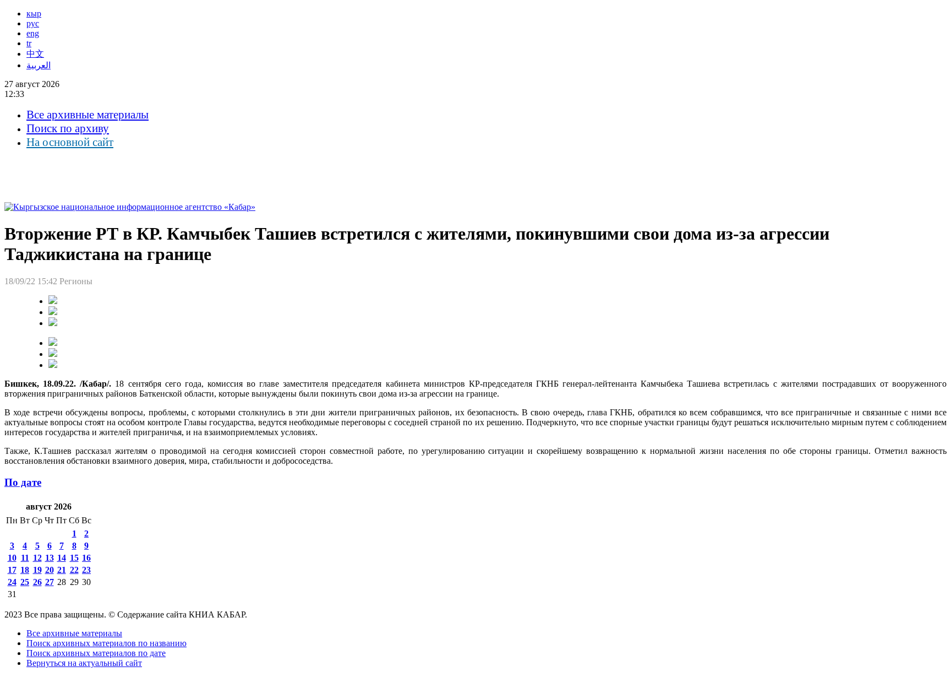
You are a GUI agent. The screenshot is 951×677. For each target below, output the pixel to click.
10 (12, 557)
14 (61, 557)
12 (37, 557)
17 (12, 570)
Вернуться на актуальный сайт (84, 663)
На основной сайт (69, 142)
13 (49, 557)
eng (32, 33)
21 (61, 570)
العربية (38, 65)
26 (37, 582)
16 (86, 557)
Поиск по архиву (67, 128)
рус (32, 23)
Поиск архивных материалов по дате (96, 653)
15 (74, 557)
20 (49, 570)
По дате (22, 482)
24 (12, 582)
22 (74, 570)
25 (24, 582)
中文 (35, 53)
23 (86, 570)
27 (49, 582)
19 (37, 570)
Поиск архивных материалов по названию (106, 643)
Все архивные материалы (87, 114)
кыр (33, 13)
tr (28, 43)
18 (24, 570)
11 (25, 557)
